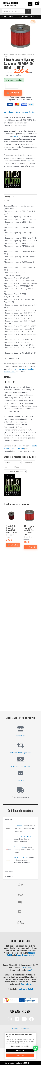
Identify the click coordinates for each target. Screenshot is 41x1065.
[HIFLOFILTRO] (12, 179)
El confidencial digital (22, 836)
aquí (29, 161)
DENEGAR (20, 1051)
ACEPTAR (20, 1055)
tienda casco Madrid (25, 989)
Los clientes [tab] (8, 872)
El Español (18, 826)
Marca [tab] (6, 201)
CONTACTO (20, 780)
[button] (35, 1048)
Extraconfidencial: (21, 857)
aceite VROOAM (17, 448)
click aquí (16, 136)
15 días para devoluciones (20, 767)
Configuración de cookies (20, 1046)
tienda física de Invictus (25, 955)
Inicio (5, 54)
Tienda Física (20, 736)
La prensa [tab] (8, 819)
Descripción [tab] (9, 196)
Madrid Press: (19, 847)
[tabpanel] (20, 845)
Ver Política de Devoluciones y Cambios (19, 112)
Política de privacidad (20, 1029)
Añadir (14, 93)
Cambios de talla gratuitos (20, 753)
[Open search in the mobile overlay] (16, 11)
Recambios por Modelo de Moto (17, 54)
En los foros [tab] (8, 877)
